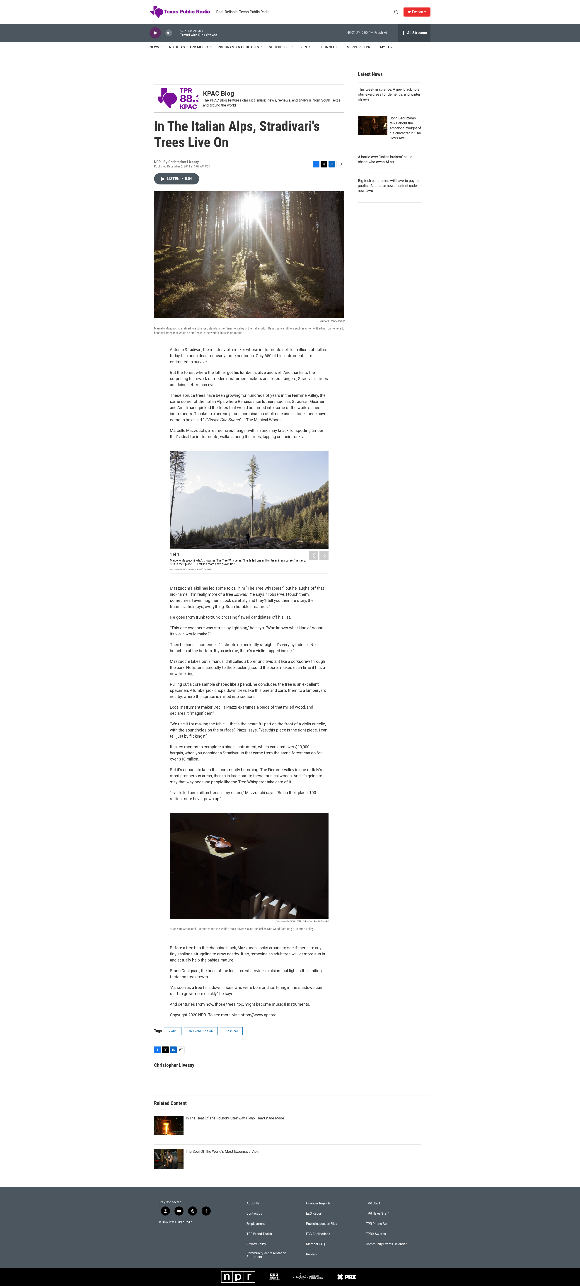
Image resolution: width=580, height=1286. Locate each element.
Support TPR (358, 47)
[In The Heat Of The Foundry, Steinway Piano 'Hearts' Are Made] (169, 1125)
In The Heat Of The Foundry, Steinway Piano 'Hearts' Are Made (235, 1118)
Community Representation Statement (266, 1255)
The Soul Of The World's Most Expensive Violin (223, 1151)
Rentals (311, 1254)
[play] (155, 33)
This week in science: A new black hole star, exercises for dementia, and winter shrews (389, 94)
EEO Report (314, 1213)
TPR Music (199, 47)
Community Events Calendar (386, 1244)
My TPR (386, 47)
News (154, 47)
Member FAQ (315, 1244)
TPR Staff (373, 1203)
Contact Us (254, 1213)
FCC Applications (318, 1234)
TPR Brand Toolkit (259, 1234)
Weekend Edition (200, 1031)
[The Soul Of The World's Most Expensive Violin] (169, 1159)
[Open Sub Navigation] (162, 47)
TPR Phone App (377, 1223)
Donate (419, 12)
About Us (253, 1203)
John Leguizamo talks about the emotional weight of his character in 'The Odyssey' (405, 128)
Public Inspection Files (321, 1223)
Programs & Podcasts (238, 47)
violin (173, 1031)
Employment (255, 1223)
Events (305, 47)
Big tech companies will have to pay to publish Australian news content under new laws (388, 186)
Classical (231, 1031)
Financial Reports (318, 1203)
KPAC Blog (218, 93)
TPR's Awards (376, 1234)
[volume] (169, 33)
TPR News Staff (377, 1213)
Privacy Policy (256, 1244)
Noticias (177, 47)
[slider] (176, 32)
